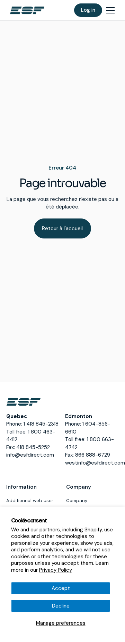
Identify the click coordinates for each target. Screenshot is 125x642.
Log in (88, 10)
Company (76, 500)
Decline (61, 605)
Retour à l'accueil (62, 228)
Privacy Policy (55, 570)
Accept (61, 588)
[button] (110, 10)
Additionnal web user (29, 500)
